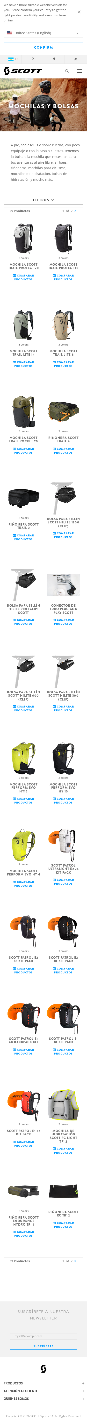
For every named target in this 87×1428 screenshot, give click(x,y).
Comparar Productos (24, 277)
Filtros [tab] (41, 200)
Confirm (43, 47)
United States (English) (32, 33)
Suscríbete (44, 1346)
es (17, 59)
